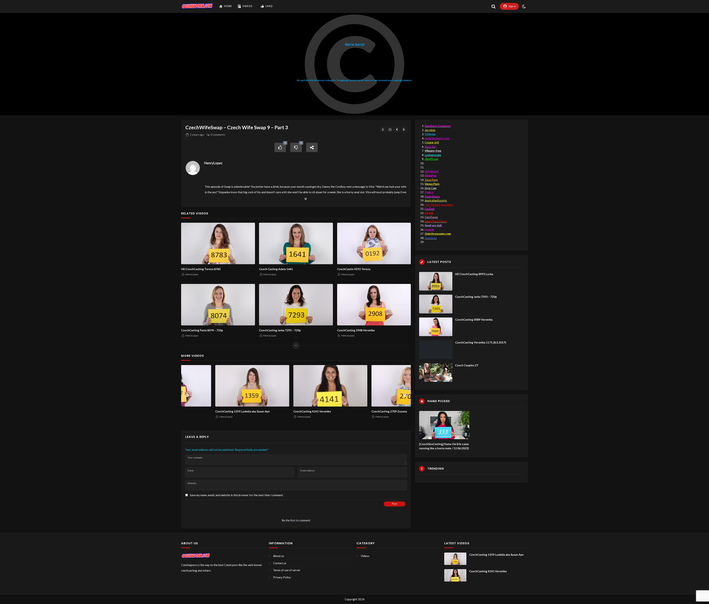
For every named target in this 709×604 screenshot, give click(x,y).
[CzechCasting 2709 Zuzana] (374, 386)
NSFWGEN (431, 171)
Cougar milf (432, 142)
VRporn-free (433, 150)
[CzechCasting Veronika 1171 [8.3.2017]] (435, 349)
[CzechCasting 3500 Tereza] (404, 129)
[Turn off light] (383, 129)
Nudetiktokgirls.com (437, 138)
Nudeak (429, 229)
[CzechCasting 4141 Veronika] (296, 386)
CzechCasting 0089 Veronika (474, 319)
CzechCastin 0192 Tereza (353, 269)
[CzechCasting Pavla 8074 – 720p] (218, 304)
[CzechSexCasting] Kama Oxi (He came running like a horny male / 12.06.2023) (444, 446)
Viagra (429, 192)
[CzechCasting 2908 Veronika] (374, 304)
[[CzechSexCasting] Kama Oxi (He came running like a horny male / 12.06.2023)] (444, 425)
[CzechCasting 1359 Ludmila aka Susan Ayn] (218, 386)
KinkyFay (430, 175)
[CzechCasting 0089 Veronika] (435, 326)
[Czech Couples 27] (435, 372)
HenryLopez (213, 163)
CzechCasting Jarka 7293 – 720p (280, 330)
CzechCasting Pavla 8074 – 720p (202, 330)
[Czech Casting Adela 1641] (296, 243)
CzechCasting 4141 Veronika (278, 411)
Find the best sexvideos (439, 204)
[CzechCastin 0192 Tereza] (374, 243)
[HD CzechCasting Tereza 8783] (218, 243)
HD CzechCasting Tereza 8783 (201, 269)
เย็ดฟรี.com (431, 159)
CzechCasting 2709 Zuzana (355, 411)
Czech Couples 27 (466, 365)
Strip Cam (430, 188)
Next (405, 396)
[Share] (312, 147)
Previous (187, 396)
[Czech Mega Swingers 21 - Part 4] (397, 129)
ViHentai (430, 134)
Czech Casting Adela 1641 (276, 269)
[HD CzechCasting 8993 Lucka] (435, 281)
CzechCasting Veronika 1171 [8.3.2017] (480, 342)
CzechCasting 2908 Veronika (356, 330)
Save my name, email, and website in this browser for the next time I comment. (236, 495)
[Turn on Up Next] (390, 129)
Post (394, 503)
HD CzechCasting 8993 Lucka (474, 274)
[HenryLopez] (192, 168)
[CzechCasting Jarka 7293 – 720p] (296, 304)
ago (197, 134)
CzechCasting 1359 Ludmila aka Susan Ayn (208, 411)
